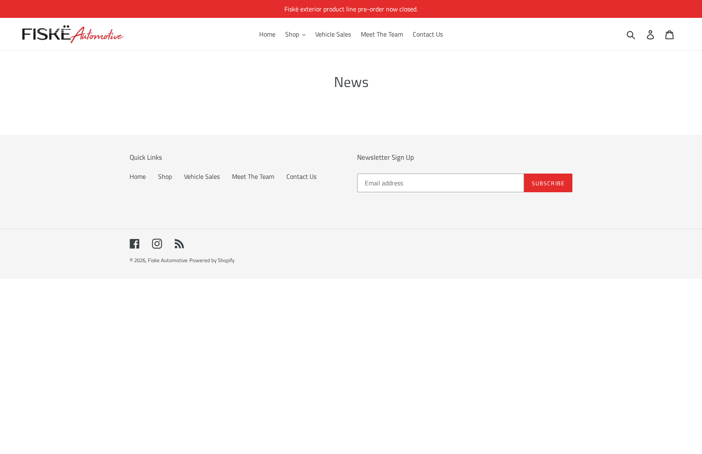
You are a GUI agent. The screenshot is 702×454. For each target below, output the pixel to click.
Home (138, 176)
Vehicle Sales (202, 176)
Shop (165, 176)
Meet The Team (253, 176)
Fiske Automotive (168, 260)
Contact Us (301, 176)
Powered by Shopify (211, 260)
